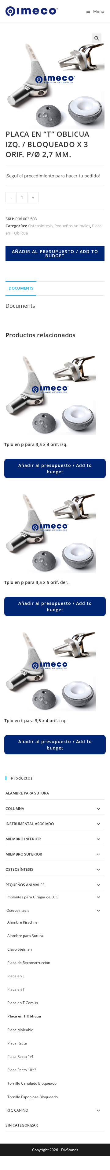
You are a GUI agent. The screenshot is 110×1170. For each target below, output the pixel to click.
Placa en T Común (22, 1002)
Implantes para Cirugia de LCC (32, 897)
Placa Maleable (20, 1029)
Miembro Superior (24, 854)
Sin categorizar (22, 1125)
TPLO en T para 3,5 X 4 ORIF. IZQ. (35, 720)
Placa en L (15, 976)
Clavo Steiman (19, 949)
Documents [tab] (21, 288)
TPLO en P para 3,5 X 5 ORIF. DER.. (37, 582)
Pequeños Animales (72, 225)
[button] (96, 38)
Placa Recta (17, 1043)
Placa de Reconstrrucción (28, 962)
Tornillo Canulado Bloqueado (32, 1083)
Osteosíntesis (40, 225)
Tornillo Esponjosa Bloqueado (32, 1097)
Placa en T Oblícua (24, 1016)
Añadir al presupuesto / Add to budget (55, 254)
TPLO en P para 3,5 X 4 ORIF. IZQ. (36, 444)
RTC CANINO (17, 1110)
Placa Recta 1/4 (20, 1056)
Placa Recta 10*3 (21, 1069)
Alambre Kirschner (23, 922)
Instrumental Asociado (30, 823)
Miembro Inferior (23, 839)
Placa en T (16, 989)
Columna (15, 808)
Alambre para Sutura (27, 793)
